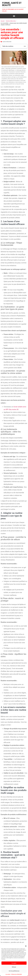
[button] (26, 946)
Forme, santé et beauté (11, 4)
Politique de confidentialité (16, 974)
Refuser (14, 967)
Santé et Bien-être (11, 21)
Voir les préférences (14, 971)
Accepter (14, 963)
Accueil (2, 21)
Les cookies (8, 974)
